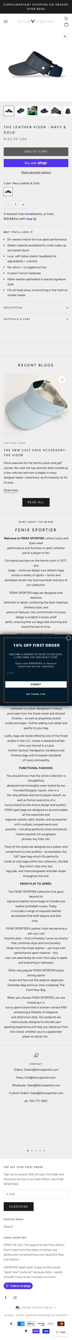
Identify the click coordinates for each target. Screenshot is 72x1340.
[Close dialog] (69, 638)
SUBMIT (36, 684)
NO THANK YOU (35, 694)
